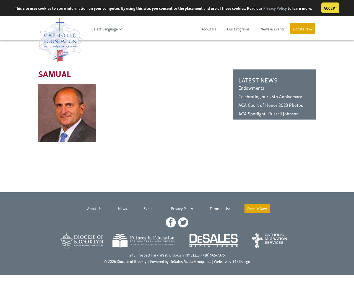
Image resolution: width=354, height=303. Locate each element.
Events (149, 208)
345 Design (241, 261)
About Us (209, 28)
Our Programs (238, 28)
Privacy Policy (275, 8)
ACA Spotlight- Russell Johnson (268, 113)
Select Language (104, 28)
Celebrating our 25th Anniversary (270, 96)
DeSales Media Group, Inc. (190, 261)
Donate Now (303, 28)
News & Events (273, 28)
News (122, 208)
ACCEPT (330, 8)
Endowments (251, 87)
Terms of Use (220, 208)
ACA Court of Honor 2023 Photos (270, 104)
